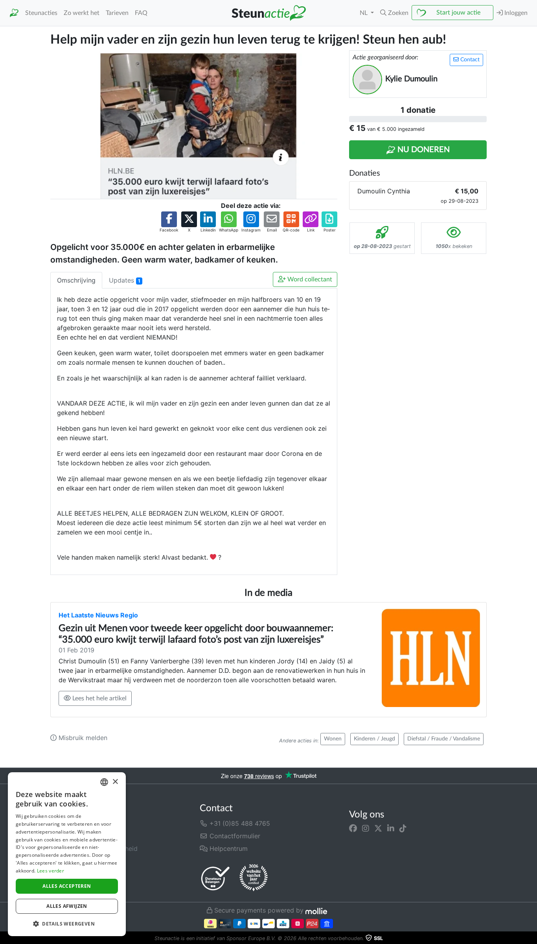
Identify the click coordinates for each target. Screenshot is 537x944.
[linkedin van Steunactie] (390, 828)
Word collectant (309, 279)
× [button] (115, 782)
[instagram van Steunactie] (365, 828)
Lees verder (50, 870)
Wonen (333, 739)
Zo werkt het (81, 13)
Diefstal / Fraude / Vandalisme (443, 739)
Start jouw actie (458, 12)
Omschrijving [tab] (76, 280)
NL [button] (364, 13)
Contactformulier (234, 836)
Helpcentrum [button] (228, 848)
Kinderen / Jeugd (374, 739)
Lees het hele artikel (99, 698)
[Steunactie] (14, 13)
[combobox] (104, 782)
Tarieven (117, 13)
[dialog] (67, 854)
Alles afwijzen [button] (66, 906)
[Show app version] (531, 938)
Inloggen (515, 13)
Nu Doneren (422, 150)
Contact (469, 59)
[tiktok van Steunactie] (402, 828)
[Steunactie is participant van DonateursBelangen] (215, 878)
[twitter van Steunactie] (378, 828)
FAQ (141, 13)
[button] (394, 13)
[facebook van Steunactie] (353, 828)
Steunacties (41, 13)
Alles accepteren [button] (66, 886)
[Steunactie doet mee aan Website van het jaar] (253, 878)
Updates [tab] (124, 280)
